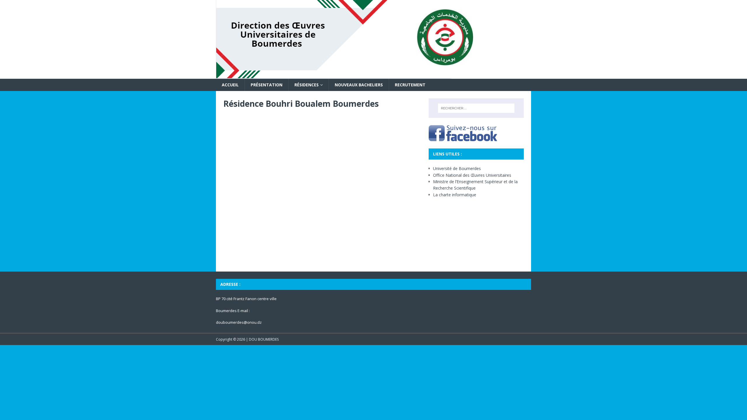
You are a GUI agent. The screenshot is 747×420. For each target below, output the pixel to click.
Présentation (266, 85)
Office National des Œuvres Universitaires (472, 175)
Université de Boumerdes (457, 168)
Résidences (306, 85)
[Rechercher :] (476, 108)
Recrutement (410, 85)
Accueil (230, 85)
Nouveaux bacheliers (359, 85)
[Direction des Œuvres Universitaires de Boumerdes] (363, 75)
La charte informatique (454, 194)
